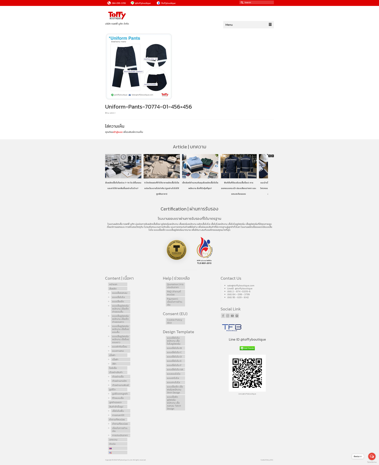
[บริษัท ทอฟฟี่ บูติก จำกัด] (131, 16)
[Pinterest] (237, 315)
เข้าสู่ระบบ (118, 132)
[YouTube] (232, 315)
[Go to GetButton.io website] (372, 462)
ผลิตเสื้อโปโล (203, 224)
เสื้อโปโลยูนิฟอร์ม (236, 224)
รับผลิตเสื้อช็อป (152, 224)
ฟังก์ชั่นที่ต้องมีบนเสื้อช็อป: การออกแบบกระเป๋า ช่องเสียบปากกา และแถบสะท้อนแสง (238, 188)
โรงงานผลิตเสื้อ (115, 224)
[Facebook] (223, 315)
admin (112, 113)
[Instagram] (228, 315)
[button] (272, 156)
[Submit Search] (241, 2)
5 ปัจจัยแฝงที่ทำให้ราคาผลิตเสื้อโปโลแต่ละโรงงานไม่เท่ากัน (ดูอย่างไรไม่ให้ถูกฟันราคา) (161, 188)
